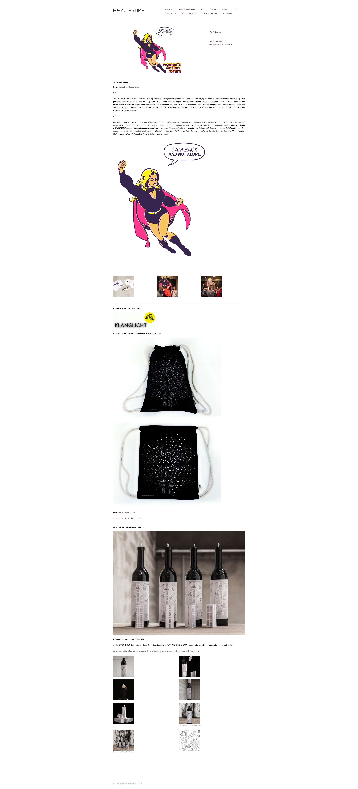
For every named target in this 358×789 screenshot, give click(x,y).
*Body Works (170, 13)
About (167, 9)
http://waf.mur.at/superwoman (129, 87)
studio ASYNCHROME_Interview (125, 518)
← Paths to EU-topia (215, 41)
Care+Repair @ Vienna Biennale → (220, 44)
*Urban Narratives (209, 13)
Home (236, 9)
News (203, 9)
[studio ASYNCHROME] (134, 12)
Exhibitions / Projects (186, 9)
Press (213, 9)
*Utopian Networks (189, 13)
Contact (225, 9)
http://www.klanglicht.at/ (127, 512)
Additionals (227, 13)
